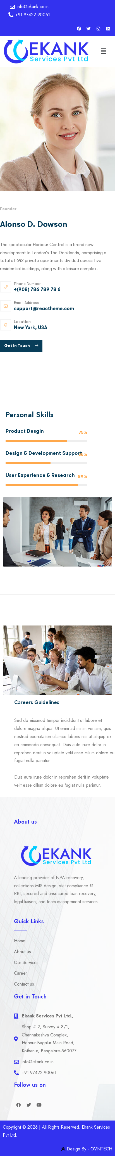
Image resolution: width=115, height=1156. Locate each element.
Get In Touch (17, 345)
